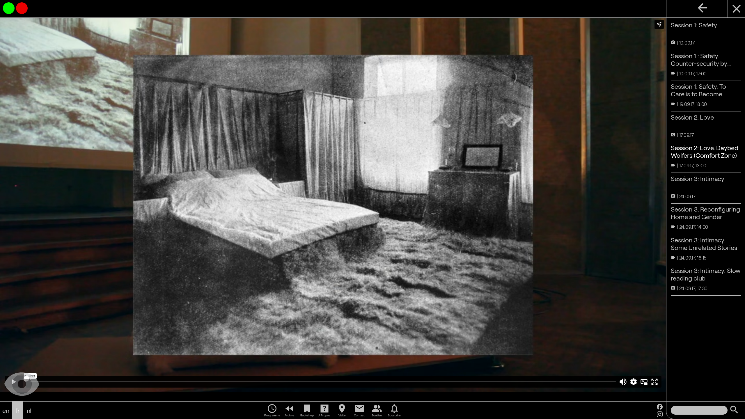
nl (29, 410)
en (5, 410)
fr (17, 410)
